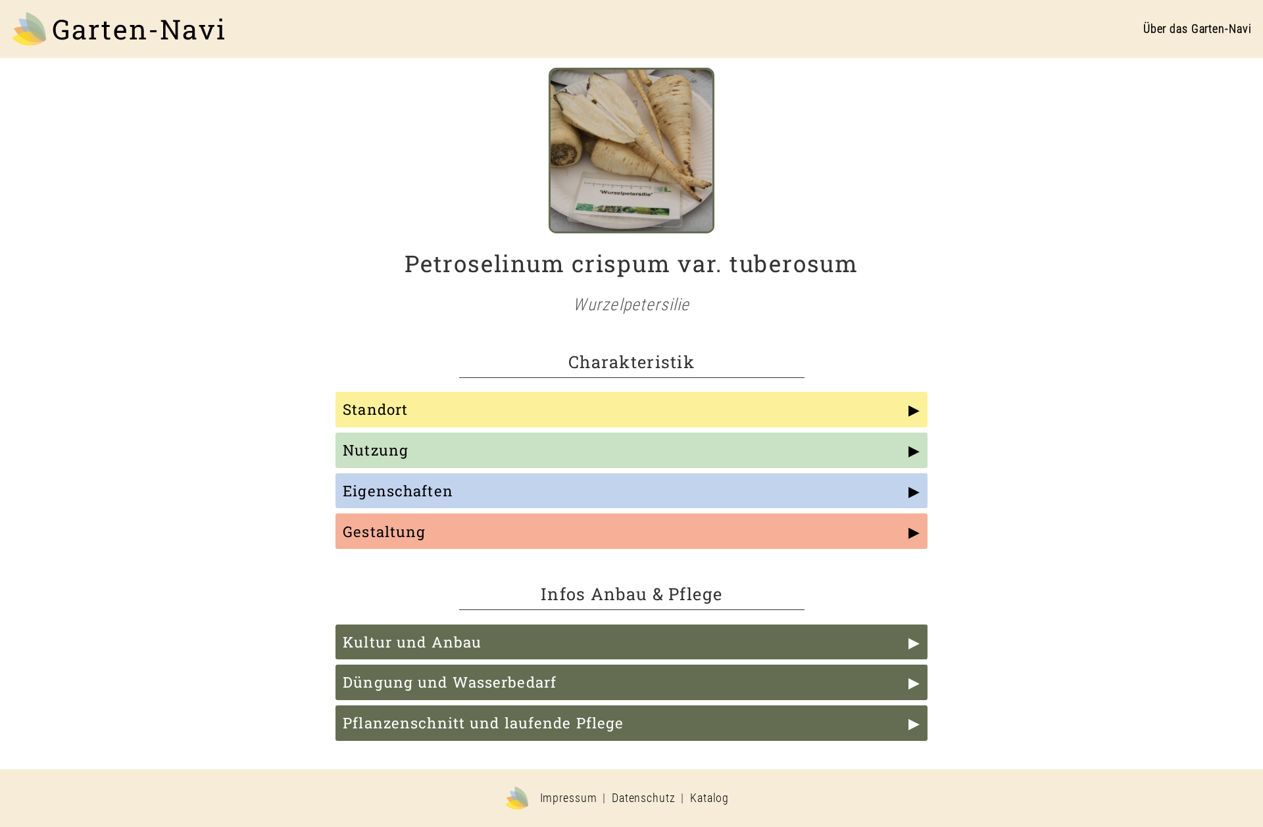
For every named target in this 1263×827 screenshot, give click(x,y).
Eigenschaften (398, 490)
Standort (375, 409)
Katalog (709, 798)
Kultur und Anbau (412, 641)
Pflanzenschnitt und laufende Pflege (483, 722)
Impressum (568, 798)
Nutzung (376, 450)
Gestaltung (384, 531)
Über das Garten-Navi (1197, 28)
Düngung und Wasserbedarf (450, 682)
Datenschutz (644, 798)
